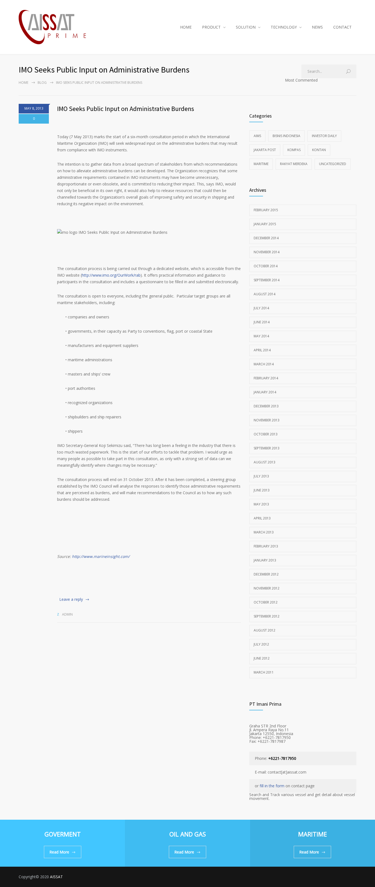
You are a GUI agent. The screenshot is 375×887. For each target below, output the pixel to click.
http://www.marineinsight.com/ (101, 556)
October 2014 (266, 266)
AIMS (257, 136)
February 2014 (266, 378)
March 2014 (264, 364)
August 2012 (264, 630)
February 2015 (266, 210)
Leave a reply (71, 599)
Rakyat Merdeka (293, 164)
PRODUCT (211, 27)
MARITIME (312, 834)
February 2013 (266, 546)
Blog (42, 82)
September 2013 (266, 448)
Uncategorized (332, 164)
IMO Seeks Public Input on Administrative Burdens (125, 108)
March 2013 (264, 532)
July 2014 (261, 308)
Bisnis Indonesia (286, 136)
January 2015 (265, 224)
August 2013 (264, 462)
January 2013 (265, 560)
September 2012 (266, 616)
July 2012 (261, 644)
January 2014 (265, 392)
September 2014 (266, 280)
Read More (59, 852)
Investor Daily (324, 136)
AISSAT (56, 876)
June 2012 (262, 658)
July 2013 (261, 476)
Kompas (294, 150)
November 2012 (266, 588)
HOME (186, 27)
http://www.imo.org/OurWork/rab (111, 275)
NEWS (317, 27)
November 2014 (266, 252)
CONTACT (342, 27)
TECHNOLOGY (284, 27)
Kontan (319, 150)
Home (23, 82)
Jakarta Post (265, 150)
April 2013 (262, 518)
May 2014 (261, 336)
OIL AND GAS (187, 834)
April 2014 (262, 350)
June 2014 (262, 322)
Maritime (261, 164)
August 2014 (264, 294)
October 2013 (266, 434)
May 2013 (261, 504)
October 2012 (266, 602)
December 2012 (266, 574)
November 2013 (266, 420)
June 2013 (262, 490)
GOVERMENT (62, 834)
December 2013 (266, 406)
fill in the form (272, 785)
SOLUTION (246, 27)
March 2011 (264, 672)
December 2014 (266, 238)
